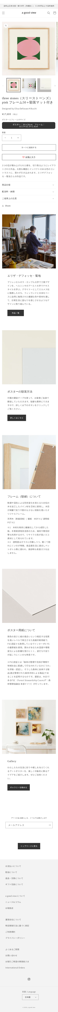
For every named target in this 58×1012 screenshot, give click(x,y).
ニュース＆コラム (13, 902)
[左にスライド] (3, 86)
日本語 (27, 997)
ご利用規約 (10, 931)
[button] (3, 13)
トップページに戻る (29, 846)
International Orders (15, 967)
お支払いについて (13, 866)
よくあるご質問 (12, 949)
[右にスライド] (55, 86)
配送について (11, 872)
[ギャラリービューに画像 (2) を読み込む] (29, 85)
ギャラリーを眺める (18, 787)
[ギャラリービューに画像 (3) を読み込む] (44, 85)
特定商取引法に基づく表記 (17, 925)
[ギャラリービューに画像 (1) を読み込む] (14, 85)
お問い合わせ (11, 955)
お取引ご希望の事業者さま (17, 961)
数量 (4, 132)
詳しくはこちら (16, 418)
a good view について (15, 896)
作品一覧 (15, 313)
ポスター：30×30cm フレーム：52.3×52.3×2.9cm (29, 125)
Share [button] (8, 205)
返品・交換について (14, 878)
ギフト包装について (14, 884)
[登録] (49, 825)
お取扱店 (9, 908)
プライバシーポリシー (15, 938)
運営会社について (13, 919)
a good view (31, 1007)
